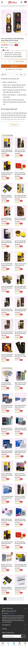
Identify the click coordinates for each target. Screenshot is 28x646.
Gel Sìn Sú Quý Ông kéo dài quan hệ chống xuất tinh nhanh (20, 174)
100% (21, 74)
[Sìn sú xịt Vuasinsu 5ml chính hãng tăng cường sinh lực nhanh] (14, 22)
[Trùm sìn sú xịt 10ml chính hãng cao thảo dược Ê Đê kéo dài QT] (21, 143)
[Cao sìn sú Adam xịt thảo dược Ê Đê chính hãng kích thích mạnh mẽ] (7, 234)
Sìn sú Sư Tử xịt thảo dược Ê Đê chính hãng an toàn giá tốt (20, 356)
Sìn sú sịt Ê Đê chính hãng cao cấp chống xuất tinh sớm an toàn (6, 220)
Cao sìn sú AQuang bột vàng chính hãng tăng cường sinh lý (7, 356)
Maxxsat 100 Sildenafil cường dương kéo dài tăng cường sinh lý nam (7, 452)
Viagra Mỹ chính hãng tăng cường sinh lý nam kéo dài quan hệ (20, 452)
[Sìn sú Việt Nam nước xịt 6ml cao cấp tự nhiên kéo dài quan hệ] (7, 302)
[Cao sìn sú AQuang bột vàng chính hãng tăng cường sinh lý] (7, 348)
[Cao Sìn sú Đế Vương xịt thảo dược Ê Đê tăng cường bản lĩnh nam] (7, 143)
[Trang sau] (22, 598)
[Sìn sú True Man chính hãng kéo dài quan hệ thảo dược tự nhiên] (7, 257)
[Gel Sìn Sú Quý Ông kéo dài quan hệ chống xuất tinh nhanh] (21, 166)
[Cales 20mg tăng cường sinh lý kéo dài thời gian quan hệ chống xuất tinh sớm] (21, 558)
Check (23, 636)
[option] (14, 22)
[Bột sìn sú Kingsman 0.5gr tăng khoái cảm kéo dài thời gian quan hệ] (7, 188)
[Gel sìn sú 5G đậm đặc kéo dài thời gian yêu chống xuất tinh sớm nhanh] (21, 234)
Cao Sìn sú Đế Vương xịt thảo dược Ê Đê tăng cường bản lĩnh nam (7, 151)
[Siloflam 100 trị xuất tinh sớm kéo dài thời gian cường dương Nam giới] (7, 512)
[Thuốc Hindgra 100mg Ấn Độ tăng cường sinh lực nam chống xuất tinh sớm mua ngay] (7, 399)
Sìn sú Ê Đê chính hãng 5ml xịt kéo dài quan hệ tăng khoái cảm (20, 197)
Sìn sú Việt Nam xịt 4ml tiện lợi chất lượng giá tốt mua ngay (20, 333)
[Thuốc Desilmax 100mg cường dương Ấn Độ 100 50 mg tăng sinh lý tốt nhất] (7, 489)
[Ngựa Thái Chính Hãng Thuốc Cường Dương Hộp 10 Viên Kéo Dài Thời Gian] (21, 376)
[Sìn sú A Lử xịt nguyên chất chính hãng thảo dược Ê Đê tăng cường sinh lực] (21, 211)
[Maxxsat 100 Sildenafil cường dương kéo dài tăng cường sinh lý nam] (7, 444)
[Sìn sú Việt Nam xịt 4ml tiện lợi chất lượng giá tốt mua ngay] (21, 325)
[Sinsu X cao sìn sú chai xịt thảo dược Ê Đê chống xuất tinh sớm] (21, 257)
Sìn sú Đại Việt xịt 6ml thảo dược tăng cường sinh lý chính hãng (20, 288)
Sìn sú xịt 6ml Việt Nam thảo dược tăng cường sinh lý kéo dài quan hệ (7, 333)
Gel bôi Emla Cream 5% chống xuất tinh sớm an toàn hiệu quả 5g (21, 589)
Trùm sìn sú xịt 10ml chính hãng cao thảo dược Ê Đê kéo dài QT (20, 151)
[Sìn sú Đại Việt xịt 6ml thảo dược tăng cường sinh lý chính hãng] (21, 279)
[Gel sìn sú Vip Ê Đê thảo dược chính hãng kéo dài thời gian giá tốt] (7, 279)
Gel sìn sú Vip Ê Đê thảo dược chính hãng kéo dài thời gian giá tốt (7, 288)
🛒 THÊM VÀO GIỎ (19, 61)
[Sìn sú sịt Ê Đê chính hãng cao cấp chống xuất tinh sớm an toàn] (7, 211)
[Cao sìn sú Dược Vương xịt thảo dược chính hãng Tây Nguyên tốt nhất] (7, 166)
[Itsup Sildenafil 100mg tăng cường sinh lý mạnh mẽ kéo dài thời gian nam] (21, 399)
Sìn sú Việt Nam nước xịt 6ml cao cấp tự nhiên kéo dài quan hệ (7, 310)
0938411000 (15, 69)
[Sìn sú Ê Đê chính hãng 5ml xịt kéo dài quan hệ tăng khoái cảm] (21, 188)
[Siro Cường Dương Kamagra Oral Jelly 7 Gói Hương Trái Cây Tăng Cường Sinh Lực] (7, 376)
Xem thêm (13, 124)
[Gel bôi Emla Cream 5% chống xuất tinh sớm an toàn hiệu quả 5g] (21, 580)
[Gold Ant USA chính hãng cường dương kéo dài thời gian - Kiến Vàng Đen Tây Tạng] (21, 467)
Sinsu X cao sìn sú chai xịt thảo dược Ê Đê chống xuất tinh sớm (20, 265)
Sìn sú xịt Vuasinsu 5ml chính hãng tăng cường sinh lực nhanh (20, 310)
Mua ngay (14, 66)
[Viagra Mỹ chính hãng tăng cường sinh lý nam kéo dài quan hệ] (21, 444)
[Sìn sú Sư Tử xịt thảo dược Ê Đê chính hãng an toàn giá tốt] (21, 348)
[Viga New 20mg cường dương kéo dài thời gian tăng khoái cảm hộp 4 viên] (21, 421)
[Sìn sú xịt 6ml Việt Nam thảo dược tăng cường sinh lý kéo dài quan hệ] (7, 325)
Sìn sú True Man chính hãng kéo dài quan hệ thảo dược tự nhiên (6, 265)
